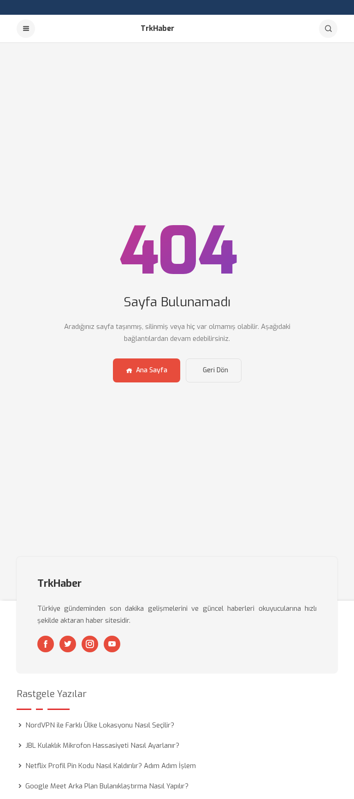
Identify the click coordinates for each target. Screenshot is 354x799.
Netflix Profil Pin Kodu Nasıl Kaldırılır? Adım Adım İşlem (110, 765)
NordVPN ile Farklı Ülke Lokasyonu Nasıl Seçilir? (99, 725)
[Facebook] (45, 644)
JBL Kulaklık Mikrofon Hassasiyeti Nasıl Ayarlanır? (102, 745)
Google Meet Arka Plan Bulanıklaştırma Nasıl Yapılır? (107, 786)
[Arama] (328, 28)
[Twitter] (67, 644)
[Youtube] (112, 644)
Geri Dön (215, 370)
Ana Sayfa (151, 370)
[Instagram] (90, 644)
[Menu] (26, 28)
